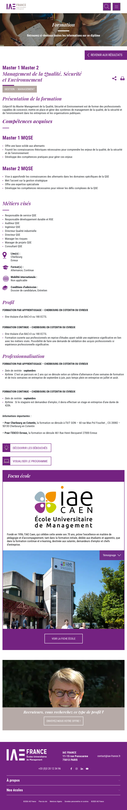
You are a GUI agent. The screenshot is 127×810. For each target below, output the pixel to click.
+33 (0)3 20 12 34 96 (50, 768)
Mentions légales (56, 801)
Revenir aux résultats (106, 55)
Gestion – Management (20, 89)
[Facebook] (71, 768)
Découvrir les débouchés (30, 448)
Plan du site (43, 801)
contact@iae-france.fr (108, 756)
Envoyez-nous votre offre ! (64, 721)
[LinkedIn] (82, 768)
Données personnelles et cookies (76, 801)
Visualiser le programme (30, 461)
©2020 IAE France (97, 801)
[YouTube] (87, 768)
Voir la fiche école (63, 638)
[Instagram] (76, 768)
